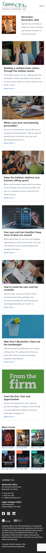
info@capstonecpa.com (12, 497)
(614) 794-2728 (9, 495)
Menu (41, 5)
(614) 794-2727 (9, 493)
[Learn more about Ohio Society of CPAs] (18, 520)
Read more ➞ (23, 88)
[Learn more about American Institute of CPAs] (6, 520)
